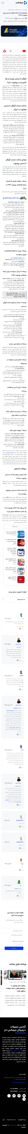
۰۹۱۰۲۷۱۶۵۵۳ (14, 1091)
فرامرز (16, 786)
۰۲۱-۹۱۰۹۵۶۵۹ (14, 1089)
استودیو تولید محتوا (16, 1051)
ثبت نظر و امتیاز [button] (21, 599)
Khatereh (16, 708)
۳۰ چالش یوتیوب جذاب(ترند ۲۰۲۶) (12, 578)
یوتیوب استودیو (10, 710)
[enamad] (18, 1108)
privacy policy (15, 1082)
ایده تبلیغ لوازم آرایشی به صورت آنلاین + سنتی (10, 560)
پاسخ (22, 628)
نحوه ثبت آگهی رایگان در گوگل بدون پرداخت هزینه (10, 569)
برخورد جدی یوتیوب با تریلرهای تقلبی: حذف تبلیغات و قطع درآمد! (15, 988)
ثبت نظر (14, 948)
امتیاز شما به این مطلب (17, 941)
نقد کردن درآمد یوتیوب (14, 727)
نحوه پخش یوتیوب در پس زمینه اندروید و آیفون (10, 541)
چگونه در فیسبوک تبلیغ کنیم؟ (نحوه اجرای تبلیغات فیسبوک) (11, 550)
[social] (24, 1095)
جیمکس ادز (25, 10)
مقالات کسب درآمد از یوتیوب (13, 10)
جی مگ (20, 10)
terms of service (22, 1082)
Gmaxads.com (13, 1125)
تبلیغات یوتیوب (22, 93)
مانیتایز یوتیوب (10, 452)
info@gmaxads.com (11, 1120)
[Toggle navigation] (3, 2)
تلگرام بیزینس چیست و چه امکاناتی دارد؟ (11, 533)
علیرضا (16, 888)
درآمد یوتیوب (20, 97)
